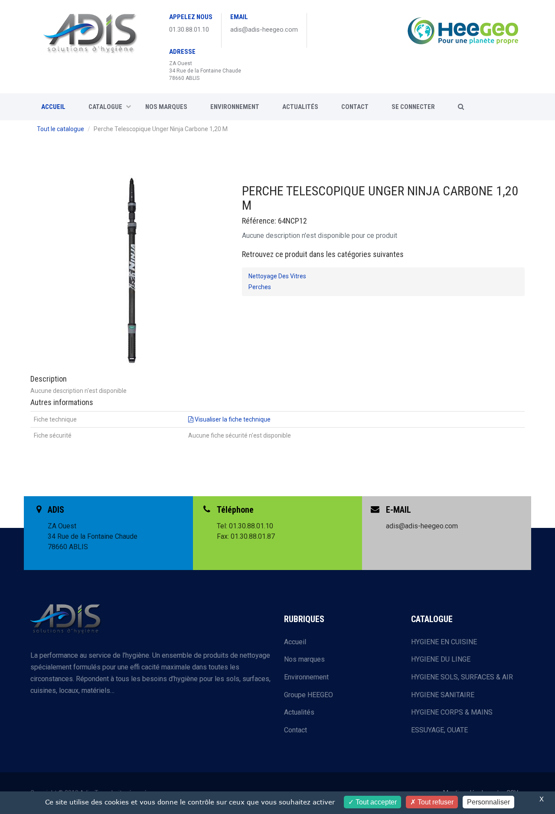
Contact (295, 730)
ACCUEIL (53, 107)
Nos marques (166, 107)
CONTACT (355, 107)
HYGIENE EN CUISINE (444, 642)
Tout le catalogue (60, 128)
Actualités (300, 107)
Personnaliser (488, 802)
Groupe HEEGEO (308, 695)
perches (259, 286)
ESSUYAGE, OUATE (439, 730)
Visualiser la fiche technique (232, 419)
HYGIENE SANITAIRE (442, 695)
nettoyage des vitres (277, 276)
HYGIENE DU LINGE (440, 659)
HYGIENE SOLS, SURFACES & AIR (462, 677)
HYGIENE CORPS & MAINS (452, 712)
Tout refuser (435, 802)
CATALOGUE (105, 107)
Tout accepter (375, 802)
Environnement (234, 107)
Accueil (295, 642)
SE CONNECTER (413, 107)
